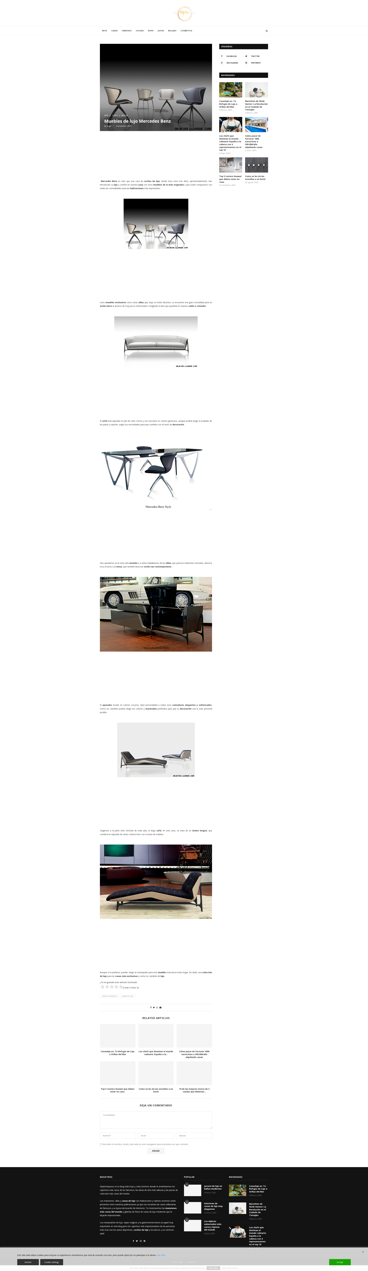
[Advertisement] (156, 155)
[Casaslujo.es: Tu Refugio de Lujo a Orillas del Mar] (117, 1036)
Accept (340, 1262)
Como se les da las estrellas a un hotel (156, 1090)
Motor (124, 116)
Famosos (127, 30)
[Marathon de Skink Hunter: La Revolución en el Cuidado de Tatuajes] (256, 90)
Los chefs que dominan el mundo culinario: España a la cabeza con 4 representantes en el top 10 (230, 142)
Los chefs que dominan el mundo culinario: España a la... (156, 1053)
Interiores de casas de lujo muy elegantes (213, 1206)
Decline (28, 1262)
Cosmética (186, 30)
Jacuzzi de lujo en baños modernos (213, 1187)
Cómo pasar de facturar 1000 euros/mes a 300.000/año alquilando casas (194, 1054)
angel (109, 126)
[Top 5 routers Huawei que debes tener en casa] (117, 1073)
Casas (114, 30)
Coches (140, 30)
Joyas (161, 30)
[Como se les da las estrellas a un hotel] (156, 1073)
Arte (104, 30)
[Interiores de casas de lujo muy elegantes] (192, 1208)
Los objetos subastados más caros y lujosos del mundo (212, 1225)
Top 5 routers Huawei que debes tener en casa (117, 1090)
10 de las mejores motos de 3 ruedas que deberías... (194, 1090)
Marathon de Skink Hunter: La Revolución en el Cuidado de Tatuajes (256, 105)
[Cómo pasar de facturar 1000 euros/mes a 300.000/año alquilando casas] (194, 1036)
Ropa (151, 30)
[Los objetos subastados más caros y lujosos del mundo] (192, 1225)
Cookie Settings (51, 1262)
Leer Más (161, 1255)
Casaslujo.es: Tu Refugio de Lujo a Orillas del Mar (117, 1053)
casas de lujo (127, 996)
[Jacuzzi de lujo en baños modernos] (192, 1190)
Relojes (172, 30)
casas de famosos (109, 996)
